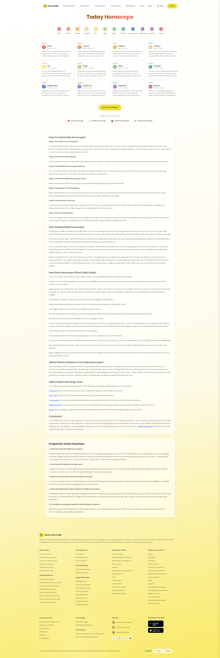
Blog (150, 6)
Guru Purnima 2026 (119, 587)
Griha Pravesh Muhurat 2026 (49, 599)
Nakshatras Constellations (121, 561)
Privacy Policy (44, 628)
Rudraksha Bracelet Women (158, 590)
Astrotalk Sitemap (118, 590)
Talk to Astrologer (82, 573)
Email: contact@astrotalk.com (87, 637)
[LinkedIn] (125, 638)
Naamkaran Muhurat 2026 (49, 586)
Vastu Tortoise (153, 564)
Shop (142, 6)
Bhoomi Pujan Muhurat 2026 (49, 596)
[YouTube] (130, 638)
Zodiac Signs (116, 580)
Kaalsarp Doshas (82, 601)
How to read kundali (83, 585)
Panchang (53, 391)
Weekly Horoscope (46, 564)
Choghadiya (54, 400)
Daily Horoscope (45, 554)
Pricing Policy (44, 638)
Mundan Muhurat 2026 (47, 602)
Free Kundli (80, 554)
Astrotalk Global (154, 604)
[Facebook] (114, 638)
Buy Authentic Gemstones (157, 574)
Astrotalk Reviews (82, 595)
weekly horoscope (145, 426)
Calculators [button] (115, 6)
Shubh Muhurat (55, 405)
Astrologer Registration (84, 625)
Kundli (51, 410)
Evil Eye (150, 554)
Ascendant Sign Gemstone (122, 557)
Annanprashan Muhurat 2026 (50, 583)
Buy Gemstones (154, 577)
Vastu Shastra (117, 584)
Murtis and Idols (154, 594)
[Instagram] (119, 638)
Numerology (116, 564)
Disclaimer (43, 632)
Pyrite (150, 580)
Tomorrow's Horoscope (48, 561)
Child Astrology (117, 554)
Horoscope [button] (84, 6)
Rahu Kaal (53, 395)
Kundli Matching (81, 557)
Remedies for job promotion (122, 571)
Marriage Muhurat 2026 (48, 592)
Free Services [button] (99, 6)
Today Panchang (82, 604)
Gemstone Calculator (156, 567)
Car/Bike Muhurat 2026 (47, 589)
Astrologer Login (82, 622)
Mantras (115, 567)
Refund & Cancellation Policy (50, 622)
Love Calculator (81, 561)
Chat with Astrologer (83, 569)
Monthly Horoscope (46, 567)
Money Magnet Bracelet (157, 600)
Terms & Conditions (46, 625)
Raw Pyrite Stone (154, 597)
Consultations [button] (68, 6)
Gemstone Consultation (157, 571)
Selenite (151, 584)
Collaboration (117, 574)
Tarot (114, 577)
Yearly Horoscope (46, 571)
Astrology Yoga (81, 598)
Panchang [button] (130, 6)
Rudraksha (152, 557)
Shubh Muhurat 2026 (47, 579)
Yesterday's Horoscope (48, 557)
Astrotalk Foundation (119, 594)
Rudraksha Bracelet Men (157, 587)
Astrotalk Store (81, 581)
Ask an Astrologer (110, 107)
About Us (42, 635)
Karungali (151, 561)
